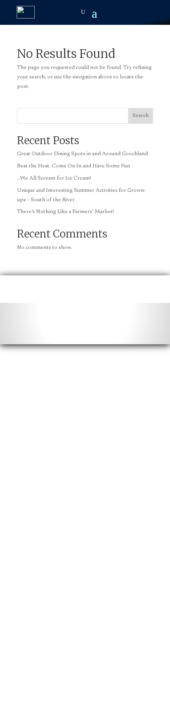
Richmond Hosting (123, 617)
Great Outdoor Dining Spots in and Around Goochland (82, 154)
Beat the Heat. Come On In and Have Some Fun (73, 166)
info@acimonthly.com (71, 412)
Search (140, 116)
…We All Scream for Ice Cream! (54, 178)
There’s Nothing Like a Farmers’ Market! (66, 212)
